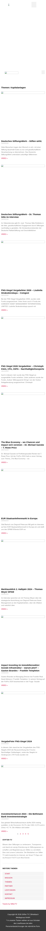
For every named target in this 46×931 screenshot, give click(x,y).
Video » (4, 158)
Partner (9, 886)
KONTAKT (9, 894)
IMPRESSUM (10, 898)
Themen (8, 882)
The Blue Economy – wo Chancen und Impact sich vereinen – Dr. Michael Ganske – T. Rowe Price (22, 445)
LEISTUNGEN (10, 890)
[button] (33, 4)
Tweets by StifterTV (9, 904)
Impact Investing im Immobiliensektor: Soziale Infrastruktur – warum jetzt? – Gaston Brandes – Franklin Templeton (20, 668)
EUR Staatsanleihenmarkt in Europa (19, 518)
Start (7, 874)
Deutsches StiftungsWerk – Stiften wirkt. (21, 141)
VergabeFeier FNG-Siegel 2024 (16, 741)
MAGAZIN (8, 878)
